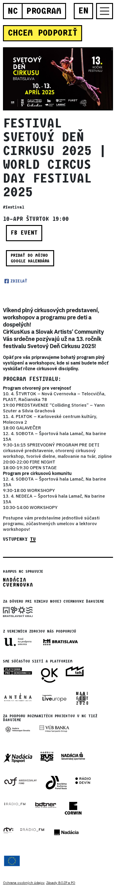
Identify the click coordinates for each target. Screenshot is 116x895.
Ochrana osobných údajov (23, 883)
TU (33, 539)
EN (83, 11)
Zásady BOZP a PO (60, 883)
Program (43, 11)
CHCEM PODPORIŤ (42, 33)
